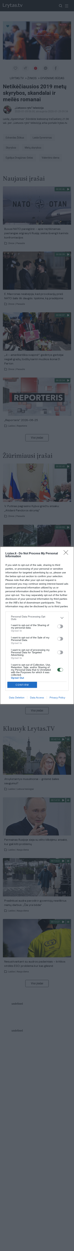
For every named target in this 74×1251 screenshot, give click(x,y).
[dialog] (37, 625)
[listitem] (37, 617)
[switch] (60, 626)
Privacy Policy (57, 697)
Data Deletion (16, 697)
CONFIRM (22, 685)
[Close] (67, 553)
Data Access (37, 697)
